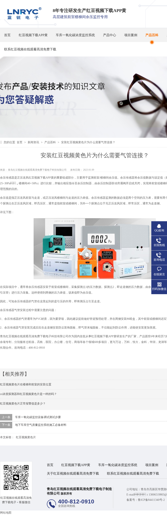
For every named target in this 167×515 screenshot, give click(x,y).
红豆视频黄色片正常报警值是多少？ (23, 403)
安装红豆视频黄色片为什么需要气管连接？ (88, 142)
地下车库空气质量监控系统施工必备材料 (40, 424)
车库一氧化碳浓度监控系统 (75, 35)
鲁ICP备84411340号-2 (151, 499)
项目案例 (130, 35)
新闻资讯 (34, 142)
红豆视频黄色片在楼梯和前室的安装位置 (25, 384)
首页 (7, 35)
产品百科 (151, 35)
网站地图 (5, 512)
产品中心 (109, 35)
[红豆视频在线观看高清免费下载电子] (23, 18)
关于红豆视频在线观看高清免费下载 (73, 473)
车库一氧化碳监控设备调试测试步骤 (38, 417)
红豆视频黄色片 (26, 437)
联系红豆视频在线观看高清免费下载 (30, 49)
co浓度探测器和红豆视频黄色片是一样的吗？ (28, 394)
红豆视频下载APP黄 (33, 35)
